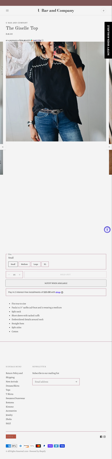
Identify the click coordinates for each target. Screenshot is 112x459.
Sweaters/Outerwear (15, 398)
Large (36, 264)
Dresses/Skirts (12, 385)
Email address (41, 378)
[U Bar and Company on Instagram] (104, 437)
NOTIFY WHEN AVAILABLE (56, 283)
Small (13, 264)
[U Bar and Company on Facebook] (101, 437)
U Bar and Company (17, 22)
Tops (8, 389)
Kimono (10, 406)
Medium (24, 264)
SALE (8, 423)
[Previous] (3, 147)
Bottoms (10, 402)
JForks (9, 419)
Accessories (11, 410)
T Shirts (9, 394)
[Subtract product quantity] (19, 274)
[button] (56, 40)
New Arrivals (12, 381)
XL (45, 264)
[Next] (109, 147)
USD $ (10, 436)
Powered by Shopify (37, 451)
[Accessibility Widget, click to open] (107, 229)
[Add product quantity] (9, 274)
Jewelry (9, 415)
